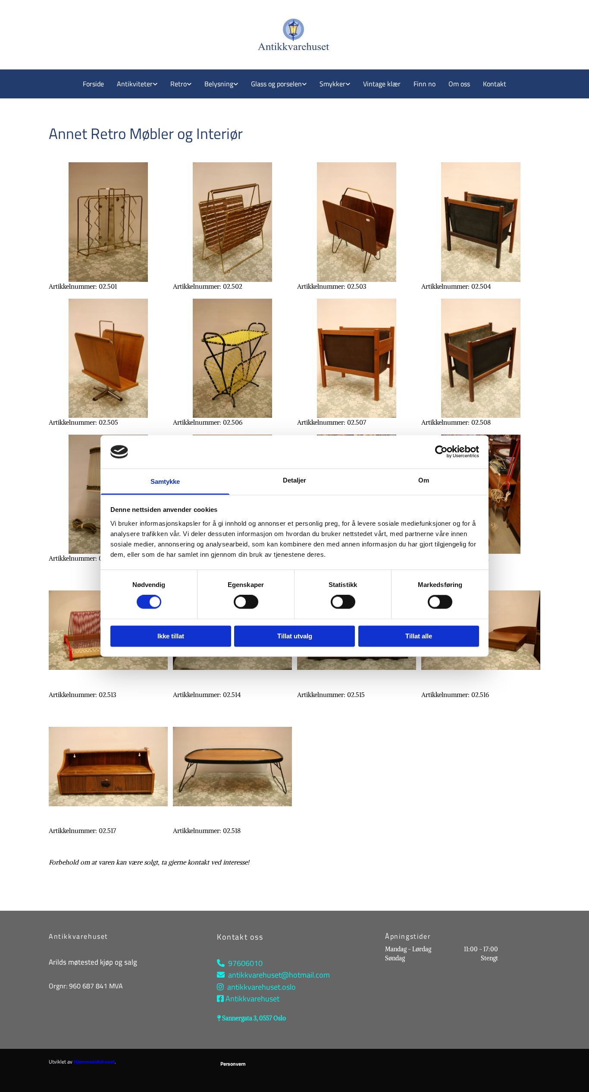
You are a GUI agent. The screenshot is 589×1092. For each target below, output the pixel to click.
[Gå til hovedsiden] (189, 34)
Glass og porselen (276, 84)
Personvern (233, 1064)
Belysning (218, 84)
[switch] (246, 602)
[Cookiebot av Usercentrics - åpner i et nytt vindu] (441, 451)
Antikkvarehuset (252, 998)
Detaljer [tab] (295, 480)
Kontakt (494, 84)
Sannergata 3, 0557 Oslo (254, 1018)
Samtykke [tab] (165, 481)
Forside (93, 84)
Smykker (332, 84)
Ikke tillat (170, 636)
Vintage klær (382, 84)
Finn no (424, 84)
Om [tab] (423, 480)
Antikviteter (135, 84)
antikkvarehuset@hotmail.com (279, 975)
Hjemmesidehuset (94, 1061)
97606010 (245, 963)
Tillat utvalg (294, 636)
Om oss (459, 84)
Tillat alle (418, 636)
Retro (178, 84)
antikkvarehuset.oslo (261, 987)
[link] (137, 84)
